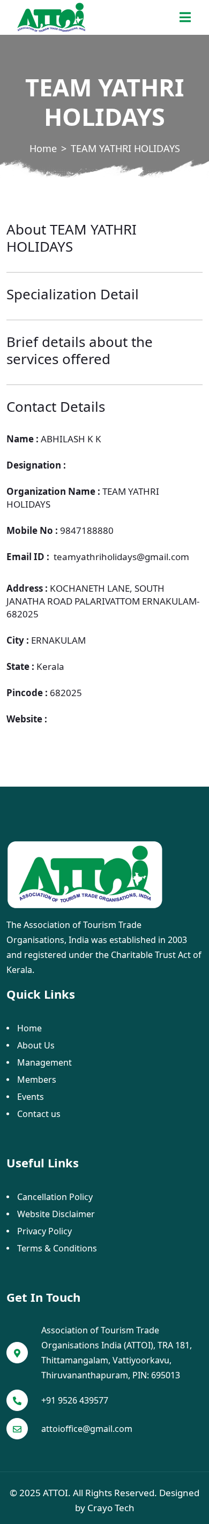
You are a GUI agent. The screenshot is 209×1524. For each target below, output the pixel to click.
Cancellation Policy (55, 1197)
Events (30, 1097)
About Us (36, 1045)
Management (44, 1062)
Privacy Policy (44, 1231)
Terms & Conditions (57, 1248)
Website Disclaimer (56, 1214)
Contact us (39, 1114)
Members (36, 1079)
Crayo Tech (111, 1508)
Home (43, 148)
